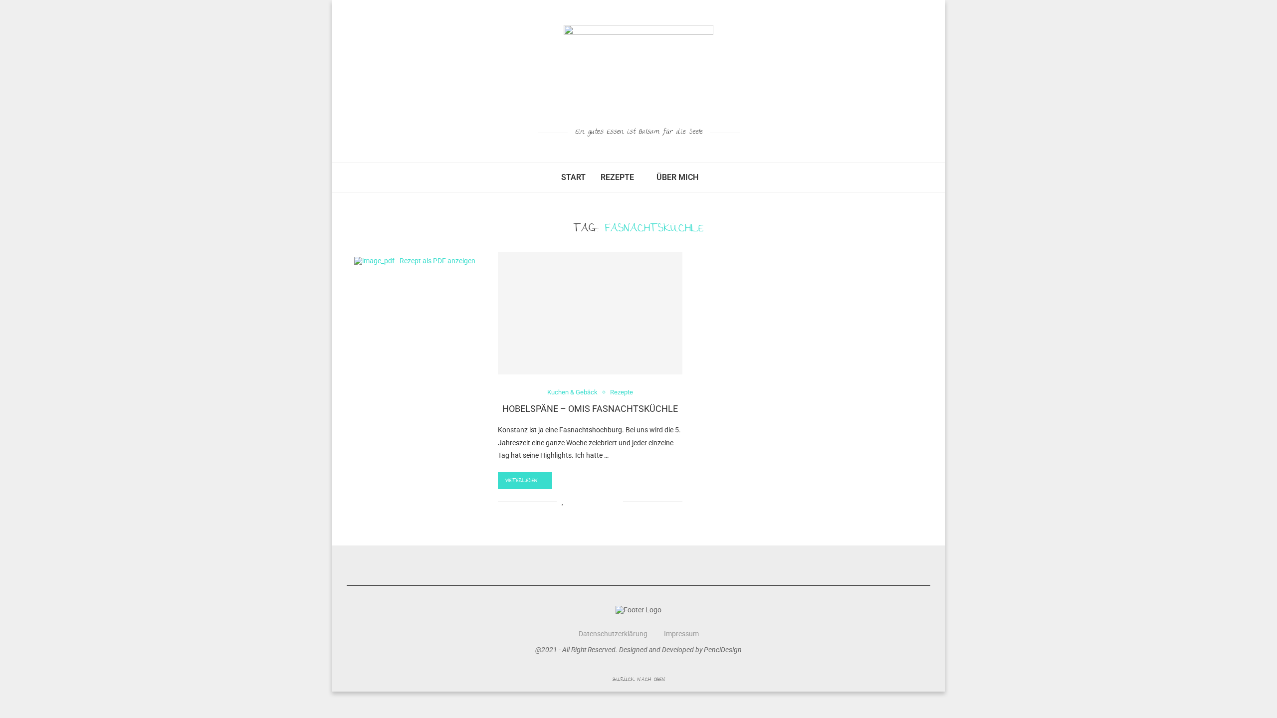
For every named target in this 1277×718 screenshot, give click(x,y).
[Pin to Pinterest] (594, 501)
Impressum (681, 634)
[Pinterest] (664, 565)
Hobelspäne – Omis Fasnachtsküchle (590, 408)
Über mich (677, 177)
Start (573, 177)
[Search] (711, 177)
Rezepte (617, 177)
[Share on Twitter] (584, 501)
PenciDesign (723, 650)
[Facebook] (613, 565)
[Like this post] (563, 501)
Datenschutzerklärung (613, 634)
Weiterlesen (521, 481)
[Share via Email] (615, 501)
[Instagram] (638, 565)
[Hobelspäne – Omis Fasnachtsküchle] (590, 313)
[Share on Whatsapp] (605, 501)
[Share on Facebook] (573, 501)
